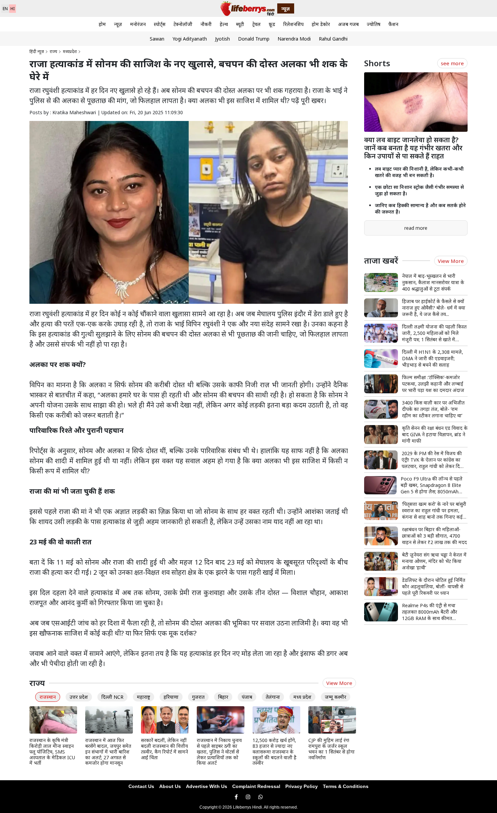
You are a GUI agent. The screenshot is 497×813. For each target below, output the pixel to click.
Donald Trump (253, 38)
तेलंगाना (273, 697)
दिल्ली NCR (112, 697)
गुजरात (198, 697)
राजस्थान (48, 697)
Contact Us (141, 786)
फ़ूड (272, 24)
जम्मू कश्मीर (335, 697)
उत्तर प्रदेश (79, 697)
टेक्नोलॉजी (182, 24)
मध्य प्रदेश (302, 697)
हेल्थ (224, 24)
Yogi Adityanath (189, 38)
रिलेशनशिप (293, 24)
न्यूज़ (118, 24)
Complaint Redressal (256, 786)
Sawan (157, 38)
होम (102, 24)
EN (5, 8)
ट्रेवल (256, 24)
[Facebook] (236, 797)
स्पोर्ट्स (159, 24)
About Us (170, 786)
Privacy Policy (301, 786)
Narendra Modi (294, 38)
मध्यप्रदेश (70, 51)
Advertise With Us (206, 786)
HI (12, 8)
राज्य (53, 51)
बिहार (223, 697)
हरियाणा (171, 697)
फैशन (393, 24)
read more (415, 228)
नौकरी (206, 24)
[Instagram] (248, 797)
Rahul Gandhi (333, 38)
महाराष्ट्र (143, 697)
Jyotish (222, 38)
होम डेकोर (321, 24)
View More (339, 683)
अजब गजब (348, 24)
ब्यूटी (240, 24)
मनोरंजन (138, 24)
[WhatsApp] (260, 797)
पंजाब (247, 697)
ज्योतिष (373, 24)
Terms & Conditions (346, 786)
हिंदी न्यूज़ (36, 51)
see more (452, 63)
